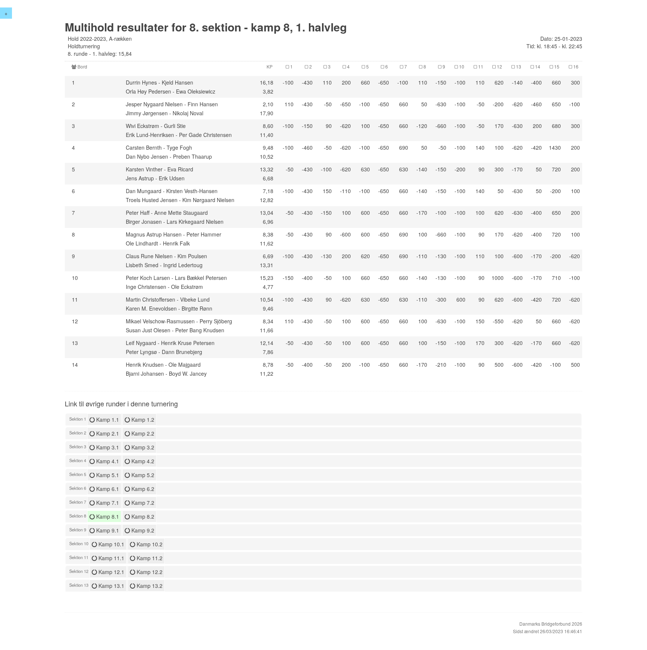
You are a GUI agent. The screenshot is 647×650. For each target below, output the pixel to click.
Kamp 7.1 (107, 502)
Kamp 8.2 (142, 516)
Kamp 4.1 (107, 461)
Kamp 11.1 (110, 558)
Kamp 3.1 (107, 447)
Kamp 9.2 (142, 530)
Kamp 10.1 (110, 544)
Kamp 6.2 (142, 488)
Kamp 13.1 (110, 585)
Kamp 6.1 (107, 488)
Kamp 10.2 (148, 544)
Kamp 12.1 (110, 572)
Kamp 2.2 (142, 433)
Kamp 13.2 (148, 585)
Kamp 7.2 (142, 502)
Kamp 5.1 (107, 475)
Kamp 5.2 (142, 475)
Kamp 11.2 (148, 558)
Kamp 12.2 (148, 572)
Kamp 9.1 (107, 530)
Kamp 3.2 (142, 447)
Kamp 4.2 (142, 461)
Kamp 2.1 (107, 433)
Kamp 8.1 (107, 516)
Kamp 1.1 (107, 419)
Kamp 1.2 (142, 419)
